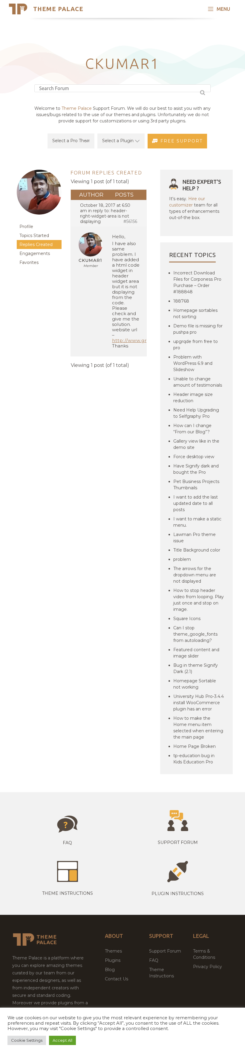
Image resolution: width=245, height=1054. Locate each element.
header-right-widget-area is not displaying (104, 216)
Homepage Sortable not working (194, 684)
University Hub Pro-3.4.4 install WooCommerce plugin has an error (198, 703)
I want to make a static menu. (197, 522)
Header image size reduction (193, 397)
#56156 (130, 221)
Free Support (181, 141)
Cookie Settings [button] (26, 1040)
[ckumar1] (39, 219)
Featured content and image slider (196, 653)
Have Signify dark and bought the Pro (196, 469)
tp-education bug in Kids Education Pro (194, 759)
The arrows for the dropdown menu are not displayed (194, 575)
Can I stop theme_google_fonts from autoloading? (195, 634)
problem (182, 559)
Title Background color (196, 550)
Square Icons (186, 618)
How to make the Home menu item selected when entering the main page (198, 728)
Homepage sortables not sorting (195, 313)
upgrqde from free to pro (195, 344)
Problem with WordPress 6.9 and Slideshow (192, 363)
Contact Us (116, 979)
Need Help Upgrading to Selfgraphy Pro (196, 413)
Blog (110, 969)
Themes (113, 951)
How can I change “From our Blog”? (192, 429)
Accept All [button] (62, 1040)
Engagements (34, 253)
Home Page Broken (194, 746)
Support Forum (178, 842)
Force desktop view (193, 456)
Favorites (29, 262)
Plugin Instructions (177, 893)
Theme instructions (67, 893)
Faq (67, 842)
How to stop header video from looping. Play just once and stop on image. (198, 600)
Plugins (112, 960)
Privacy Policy (207, 966)
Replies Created (36, 244)
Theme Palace (58, 8)
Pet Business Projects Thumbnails (196, 484)
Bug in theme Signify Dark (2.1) (195, 668)
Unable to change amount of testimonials (197, 382)
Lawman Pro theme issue (194, 537)
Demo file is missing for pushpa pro (198, 329)
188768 (181, 301)
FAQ (153, 960)
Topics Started (34, 235)
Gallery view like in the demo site (196, 444)
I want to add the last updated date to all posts (195, 503)
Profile (26, 226)
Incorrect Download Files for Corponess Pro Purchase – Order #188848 (197, 282)
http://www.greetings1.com (146, 340)
